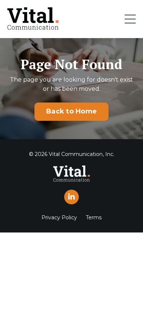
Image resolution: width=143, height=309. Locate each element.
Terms (94, 217)
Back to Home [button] (71, 111)
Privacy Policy (59, 217)
